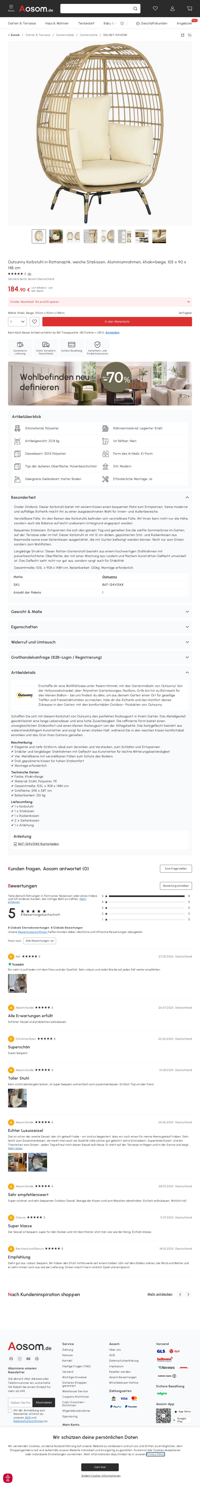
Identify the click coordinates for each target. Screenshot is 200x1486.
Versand (67, 1371)
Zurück (15, 35)
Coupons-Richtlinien (75, 1396)
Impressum (116, 1366)
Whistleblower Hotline (123, 1382)
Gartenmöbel (65, 35)
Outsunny (109, 577)
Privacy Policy (155, 1454)
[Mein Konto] (172, 8)
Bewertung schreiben (176, 885)
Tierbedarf (86, 23)
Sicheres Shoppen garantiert (74, 1384)
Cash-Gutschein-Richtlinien (73, 1404)
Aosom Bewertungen (123, 1377)
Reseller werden (120, 1371)
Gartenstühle (88, 35)
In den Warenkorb (117, 321)
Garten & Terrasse (22, 23)
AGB (28, 1417)
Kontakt (67, 1360)
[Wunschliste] (155, 8)
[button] (100, 497)
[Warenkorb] (189, 8)
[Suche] (135, 8)
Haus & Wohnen (57, 23)
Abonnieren (44, 1402)
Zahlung (67, 1349)
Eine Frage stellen (176, 868)
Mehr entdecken (159, 1294)
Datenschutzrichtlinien (28, 1421)
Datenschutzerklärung (124, 1360)
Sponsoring (70, 1416)
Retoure (67, 1355)
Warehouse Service (75, 1391)
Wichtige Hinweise (74, 1377)
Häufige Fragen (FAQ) (76, 1366)
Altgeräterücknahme (76, 1410)
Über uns (115, 1349)
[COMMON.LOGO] (36, 8)
